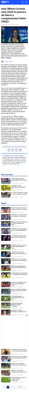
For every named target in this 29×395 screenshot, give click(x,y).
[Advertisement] (14, 331)
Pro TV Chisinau (15, 155)
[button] (8, 150)
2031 (20, 387)
